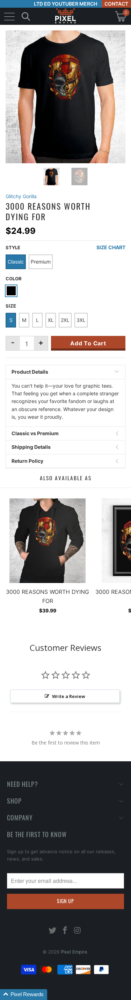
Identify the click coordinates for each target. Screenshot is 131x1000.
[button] (23, 994)
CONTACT (116, 4)
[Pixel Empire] (65, 16)
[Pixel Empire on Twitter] (53, 931)
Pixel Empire (74, 952)
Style (13, 247)
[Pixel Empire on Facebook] (65, 931)
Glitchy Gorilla (21, 196)
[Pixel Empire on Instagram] (77, 931)
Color (14, 278)
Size (11, 306)
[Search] (26, 16)
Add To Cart (88, 343)
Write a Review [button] (68, 696)
